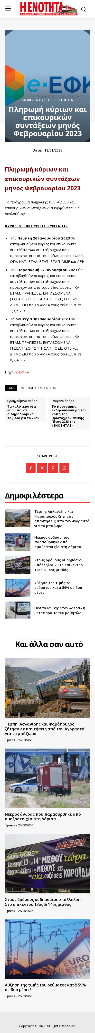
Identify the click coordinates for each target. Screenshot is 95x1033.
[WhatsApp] (64, 468)
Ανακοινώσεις (35, 100)
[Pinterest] (53, 468)
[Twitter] (42, 468)
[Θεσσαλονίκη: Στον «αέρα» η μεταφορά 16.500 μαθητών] (17, 611)
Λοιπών (66, 100)
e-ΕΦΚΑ (22, 372)
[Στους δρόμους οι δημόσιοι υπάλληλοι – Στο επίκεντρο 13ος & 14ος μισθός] (17, 565)
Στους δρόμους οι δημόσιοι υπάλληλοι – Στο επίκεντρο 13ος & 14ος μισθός (58, 565)
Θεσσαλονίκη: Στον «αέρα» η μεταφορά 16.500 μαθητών (59, 610)
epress (10, 740)
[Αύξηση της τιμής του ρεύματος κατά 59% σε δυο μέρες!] (17, 588)
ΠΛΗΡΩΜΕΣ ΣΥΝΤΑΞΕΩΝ (38, 388)
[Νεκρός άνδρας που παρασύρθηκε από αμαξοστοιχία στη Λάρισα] (17, 542)
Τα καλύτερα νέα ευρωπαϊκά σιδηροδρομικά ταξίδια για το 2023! (23, 412)
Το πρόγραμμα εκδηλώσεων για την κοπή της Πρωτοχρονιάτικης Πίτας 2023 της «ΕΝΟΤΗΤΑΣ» (69, 416)
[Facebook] (31, 468)
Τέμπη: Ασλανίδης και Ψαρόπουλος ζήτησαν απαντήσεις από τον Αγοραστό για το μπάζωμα (61, 518)
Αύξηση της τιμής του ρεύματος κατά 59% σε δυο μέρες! (58, 588)
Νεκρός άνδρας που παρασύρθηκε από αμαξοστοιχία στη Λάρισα (57, 542)
